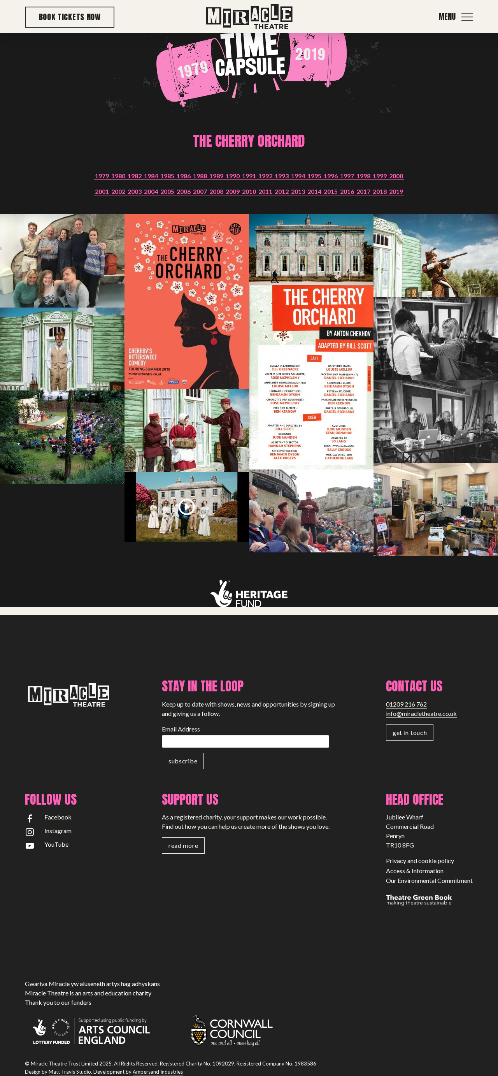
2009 (233, 191)
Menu (447, 17)
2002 (118, 191)
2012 (282, 191)
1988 (200, 175)
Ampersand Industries (158, 1072)
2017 (363, 191)
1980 (118, 175)
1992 (265, 175)
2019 (396, 191)
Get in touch (410, 732)
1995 (314, 175)
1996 (331, 175)
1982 (135, 175)
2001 (102, 191)
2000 (396, 175)
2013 (298, 191)
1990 (233, 175)
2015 (331, 191)
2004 (151, 191)
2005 (167, 191)
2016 (347, 191)
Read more (183, 845)
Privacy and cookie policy (420, 860)
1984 (151, 175)
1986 (184, 175)
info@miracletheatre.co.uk (421, 713)
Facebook (58, 817)
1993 (282, 175)
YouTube (56, 844)
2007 (200, 191)
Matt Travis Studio (70, 1072)
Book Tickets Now (70, 17)
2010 (249, 191)
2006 (184, 191)
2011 (265, 191)
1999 (380, 175)
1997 (347, 175)
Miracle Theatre (249, 17)
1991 (249, 175)
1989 (216, 175)
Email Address (181, 729)
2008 (216, 191)
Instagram (58, 830)
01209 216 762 (406, 704)
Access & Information (415, 870)
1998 (363, 175)
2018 (380, 191)
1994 (298, 175)
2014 (314, 191)
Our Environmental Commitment (429, 880)
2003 (135, 191)
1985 (167, 175)
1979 (102, 175)
